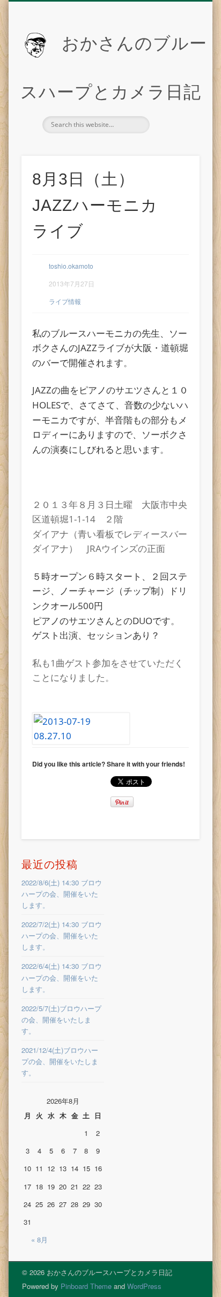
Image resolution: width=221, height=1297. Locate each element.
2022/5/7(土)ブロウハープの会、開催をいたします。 (61, 1019)
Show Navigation (173, 95)
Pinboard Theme (86, 1286)
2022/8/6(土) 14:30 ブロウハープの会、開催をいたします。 (61, 893)
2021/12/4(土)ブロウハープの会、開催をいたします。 (59, 1061)
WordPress (144, 1286)
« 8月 (39, 1239)
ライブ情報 (65, 301)
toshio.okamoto (71, 265)
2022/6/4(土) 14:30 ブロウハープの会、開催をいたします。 (61, 977)
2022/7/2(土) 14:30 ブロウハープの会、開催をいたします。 (61, 935)
